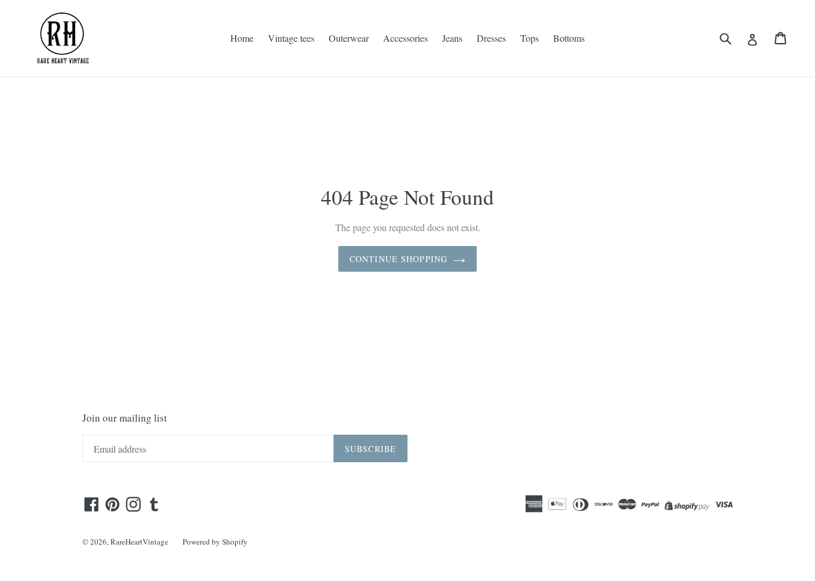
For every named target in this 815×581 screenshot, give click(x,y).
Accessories (405, 38)
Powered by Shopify (215, 541)
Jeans (452, 38)
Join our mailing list (124, 418)
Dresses (491, 38)
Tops (529, 38)
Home (242, 38)
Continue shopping (398, 259)
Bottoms (569, 38)
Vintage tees (291, 38)
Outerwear (349, 38)
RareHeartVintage (139, 541)
